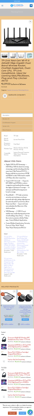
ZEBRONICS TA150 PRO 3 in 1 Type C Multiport (8, 307)
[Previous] (4, 35)
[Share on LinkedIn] (24, 102)
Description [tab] (6, 115)
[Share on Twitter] (12, 102)
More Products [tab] (7, 130)
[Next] (29, 35)
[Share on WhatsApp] (2, 102)
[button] (2, 5)
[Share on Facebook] (6, 102)
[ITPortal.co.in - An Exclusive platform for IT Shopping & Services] (17, 5)
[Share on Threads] (15, 102)
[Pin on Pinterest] (21, 102)
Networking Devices (17, 12)
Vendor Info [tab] (6, 126)
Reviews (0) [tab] (6, 119)
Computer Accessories (12, 90)
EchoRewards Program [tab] (9, 122)
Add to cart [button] (8, 319)
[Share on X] (9, 102)
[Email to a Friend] (18, 102)
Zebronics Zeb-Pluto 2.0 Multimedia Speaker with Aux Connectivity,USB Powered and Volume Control (25, 309)
